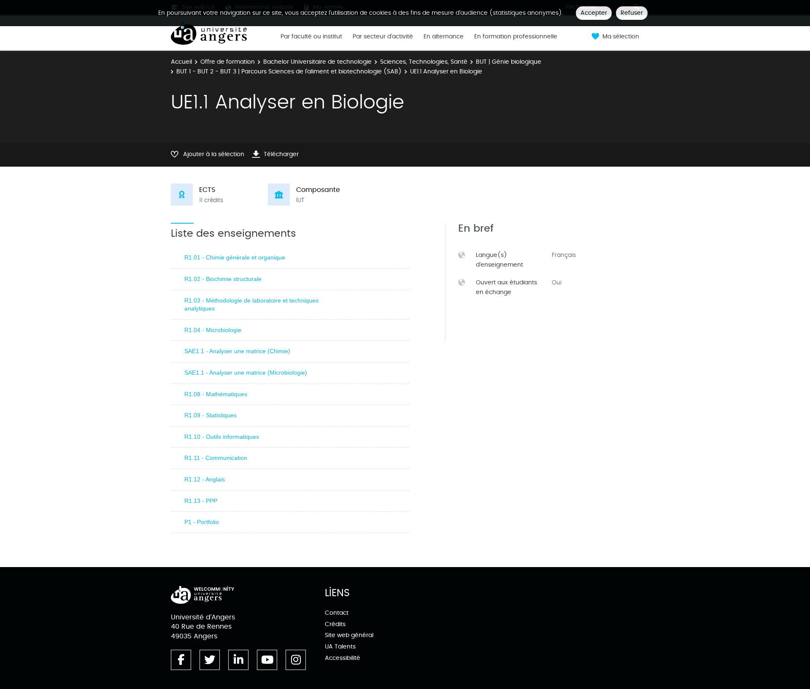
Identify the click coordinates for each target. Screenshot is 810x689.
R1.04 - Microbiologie (212, 330)
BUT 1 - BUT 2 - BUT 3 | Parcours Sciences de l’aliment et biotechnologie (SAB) (289, 71)
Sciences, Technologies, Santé (423, 61)
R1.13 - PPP (200, 500)
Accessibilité (342, 658)
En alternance (444, 36)
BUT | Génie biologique (508, 61)
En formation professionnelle (515, 36)
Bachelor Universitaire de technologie (317, 61)
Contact (336, 612)
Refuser (632, 12)
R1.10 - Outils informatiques (221, 436)
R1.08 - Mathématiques (215, 394)
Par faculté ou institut (311, 36)
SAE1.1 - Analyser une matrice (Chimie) (237, 351)
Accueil (181, 61)
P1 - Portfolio (201, 522)
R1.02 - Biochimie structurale (223, 279)
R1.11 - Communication (215, 457)
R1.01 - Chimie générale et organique (234, 257)
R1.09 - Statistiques (210, 415)
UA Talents (340, 646)
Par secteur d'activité (383, 36)
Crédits (335, 624)
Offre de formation (227, 61)
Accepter (593, 12)
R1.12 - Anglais (204, 479)
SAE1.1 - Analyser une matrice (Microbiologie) (245, 372)
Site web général (349, 635)
